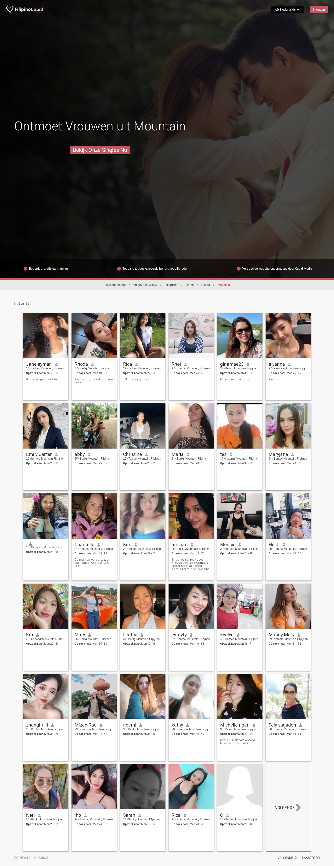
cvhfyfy (179, 634)
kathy (177, 725)
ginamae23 (232, 364)
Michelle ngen (235, 725)
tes (223, 454)
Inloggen (319, 9)
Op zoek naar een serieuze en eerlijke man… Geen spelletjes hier (92, 562)
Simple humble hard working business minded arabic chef (237, 742)
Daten (190, 285)
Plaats (205, 285)
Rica (127, 364)
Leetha (130, 634)
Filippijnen (171, 285)
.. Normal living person (136, 379)
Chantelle (84, 544)
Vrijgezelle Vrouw (145, 285)
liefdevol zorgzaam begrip (235, 379)
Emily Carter (39, 454)
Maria (178, 454)
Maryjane (278, 454)
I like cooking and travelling (42, 379)
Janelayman (39, 364)
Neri (30, 815)
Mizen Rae (85, 725)
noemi (129, 725)
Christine (132, 454)
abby (80, 454)
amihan (179, 544)
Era (29, 634)
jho (78, 815)
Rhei (176, 364)
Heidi (274, 544)
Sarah (129, 815)
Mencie (227, 544)
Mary (80, 634)
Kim (127, 544)
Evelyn (227, 634)
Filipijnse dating (115, 285)
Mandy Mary (281, 634)
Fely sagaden (282, 725)
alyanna (277, 364)
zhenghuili (37, 725)
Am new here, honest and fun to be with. (94, 381)
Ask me (273, 379)
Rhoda (81, 364)
